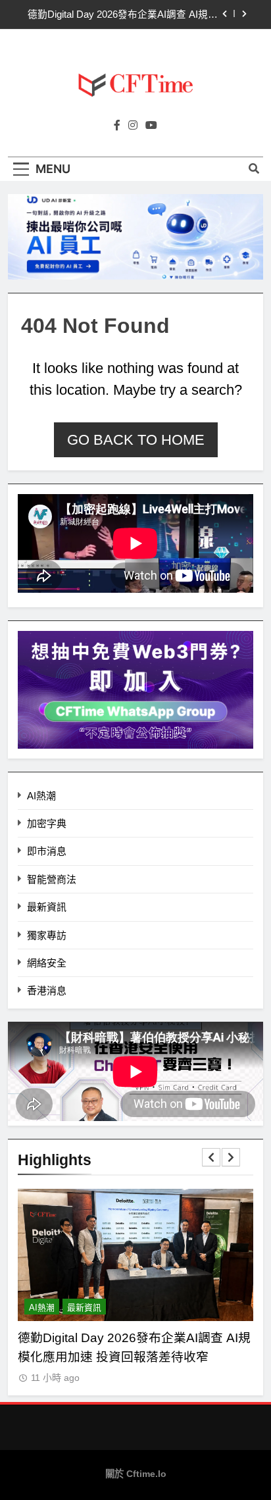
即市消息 (46, 851)
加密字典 (46, 823)
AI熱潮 (41, 795)
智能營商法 (51, 879)
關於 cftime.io (135, 1473)
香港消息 (46, 990)
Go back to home (136, 440)
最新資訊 (46, 907)
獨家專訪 (46, 935)
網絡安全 (46, 962)
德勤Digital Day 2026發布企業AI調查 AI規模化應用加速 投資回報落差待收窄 (123, 14)
